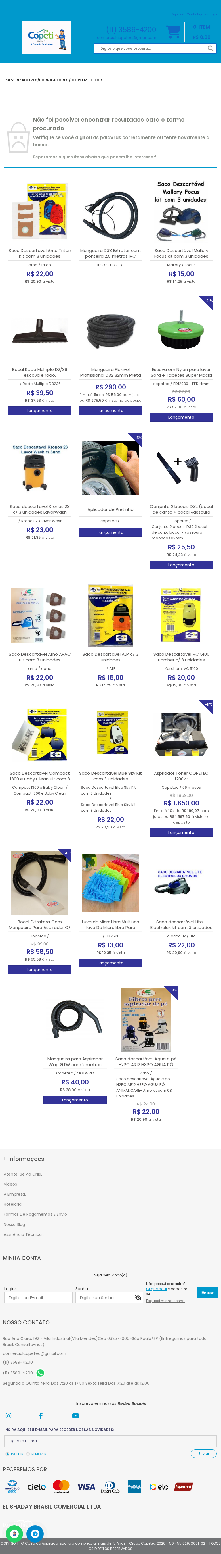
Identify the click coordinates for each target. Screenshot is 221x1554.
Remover (38, 1454)
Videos (10, 1184)
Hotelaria (13, 1204)
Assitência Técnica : (24, 1234)
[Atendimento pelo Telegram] (35, 1534)
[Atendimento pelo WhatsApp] (14, 1534)
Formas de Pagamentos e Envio (35, 1214)
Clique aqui (156, 1288)
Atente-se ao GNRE (23, 1174)
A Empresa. (15, 1194)
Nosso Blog (14, 1224)
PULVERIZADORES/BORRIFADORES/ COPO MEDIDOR (53, 80)
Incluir (17, 1454)
